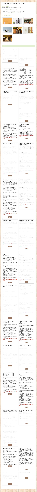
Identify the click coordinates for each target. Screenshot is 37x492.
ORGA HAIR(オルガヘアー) (7, 9)
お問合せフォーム (14, 12)
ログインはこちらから (5, 6)
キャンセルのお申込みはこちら (6, 15)
